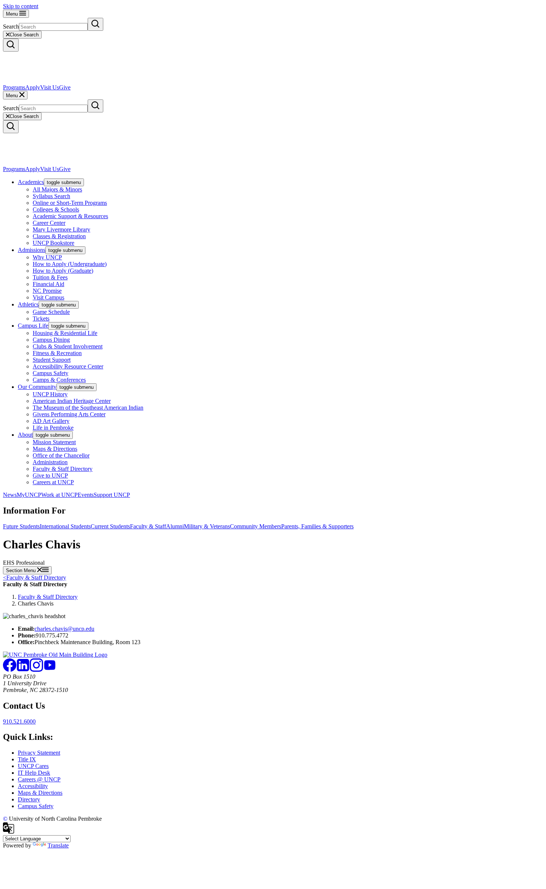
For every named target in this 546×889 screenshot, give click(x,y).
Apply (32, 87)
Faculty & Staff (148, 526)
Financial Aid (48, 284)
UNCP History (50, 394)
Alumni (175, 526)
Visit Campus (48, 297)
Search (11, 26)
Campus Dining (51, 340)
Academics (31, 182)
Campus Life (33, 325)
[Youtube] (49, 670)
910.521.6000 (19, 721)
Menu (12, 14)
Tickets (41, 318)
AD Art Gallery (51, 421)
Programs (14, 87)
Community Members (255, 526)
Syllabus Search (51, 196)
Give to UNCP (50, 475)
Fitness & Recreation (57, 353)
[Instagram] (36, 670)
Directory (29, 799)
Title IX (27, 759)
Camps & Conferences (59, 380)
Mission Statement (54, 442)
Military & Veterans (207, 526)
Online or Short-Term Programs (70, 203)
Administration (50, 462)
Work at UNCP (59, 495)
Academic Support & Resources (70, 216)
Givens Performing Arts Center (69, 414)
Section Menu (21, 570)
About (25, 435)
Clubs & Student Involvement (68, 346)
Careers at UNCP (53, 482)
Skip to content (20, 6)
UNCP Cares (33, 766)
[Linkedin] (23, 670)
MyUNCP (29, 495)
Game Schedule (51, 312)
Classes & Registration (59, 236)
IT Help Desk (34, 773)
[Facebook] (9, 670)
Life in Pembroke (53, 427)
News (10, 495)
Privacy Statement (39, 752)
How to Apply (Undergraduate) (70, 264)
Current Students (110, 526)
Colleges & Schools (56, 209)
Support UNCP (112, 495)
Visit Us (49, 87)
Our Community (37, 387)
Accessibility (33, 786)
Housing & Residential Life (65, 333)
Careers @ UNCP (39, 779)
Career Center (49, 223)
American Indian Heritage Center (72, 401)
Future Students (21, 526)
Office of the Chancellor (61, 455)
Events (86, 495)
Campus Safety (50, 373)
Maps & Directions (55, 449)
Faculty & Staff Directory (62, 469)
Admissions (31, 250)
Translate (58, 845)
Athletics (28, 304)
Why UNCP (47, 257)
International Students (65, 526)
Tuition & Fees (50, 277)
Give (65, 87)
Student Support (52, 360)
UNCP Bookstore (53, 243)
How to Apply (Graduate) (63, 271)
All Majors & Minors (57, 189)
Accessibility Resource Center (68, 366)
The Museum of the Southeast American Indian (88, 407)
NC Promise (47, 291)
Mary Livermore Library (61, 229)
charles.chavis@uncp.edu (64, 629)
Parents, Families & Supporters (317, 526)
